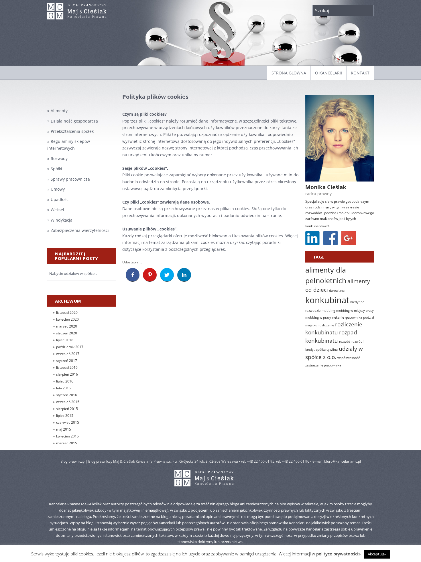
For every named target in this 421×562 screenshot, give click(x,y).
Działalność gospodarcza (74, 121)
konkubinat (327, 300)
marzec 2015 (66, 443)
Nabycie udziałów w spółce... (73, 273)
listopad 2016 (67, 367)
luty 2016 (63, 388)
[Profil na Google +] (348, 238)
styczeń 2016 (66, 395)
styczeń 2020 (66, 333)
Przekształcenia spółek (72, 131)
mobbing (328, 311)
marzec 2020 (66, 326)
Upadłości (60, 199)
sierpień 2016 (67, 374)
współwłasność (348, 358)
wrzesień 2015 (67, 401)
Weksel (57, 209)
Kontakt (360, 73)
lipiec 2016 (64, 381)
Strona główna (289, 73)
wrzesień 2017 (67, 353)
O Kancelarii (328, 73)
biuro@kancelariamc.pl (342, 461)
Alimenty (59, 110)
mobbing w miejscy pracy (355, 311)
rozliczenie (326, 325)
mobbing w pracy (318, 317)
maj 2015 (63, 429)
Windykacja (61, 220)
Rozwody (59, 158)
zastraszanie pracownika (323, 365)
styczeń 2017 (66, 360)
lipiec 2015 (64, 415)
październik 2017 (69, 346)
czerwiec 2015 (67, 422)
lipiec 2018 (64, 340)
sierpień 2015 (67, 408)
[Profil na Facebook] (330, 238)
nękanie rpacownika (347, 317)
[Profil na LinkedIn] (312, 238)
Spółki (56, 168)
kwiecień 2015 (67, 436)
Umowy (58, 189)
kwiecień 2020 (67, 319)
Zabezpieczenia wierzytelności (80, 230)
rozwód (344, 342)
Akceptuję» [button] (377, 554)
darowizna (337, 291)
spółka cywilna (327, 350)
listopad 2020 (67, 312)
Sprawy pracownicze (70, 179)
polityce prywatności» (338, 554)
